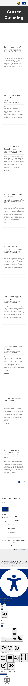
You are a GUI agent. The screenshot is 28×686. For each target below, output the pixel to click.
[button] (0, 568)
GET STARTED (5, 508)
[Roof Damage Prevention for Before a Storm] (14, 438)
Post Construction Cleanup (16, 200)
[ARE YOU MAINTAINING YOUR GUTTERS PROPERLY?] (14, 84)
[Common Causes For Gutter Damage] (14, 135)
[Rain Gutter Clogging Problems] (14, 285)
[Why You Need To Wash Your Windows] (14, 183)
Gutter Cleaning (11, 50)
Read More (6, 70)
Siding (18, 252)
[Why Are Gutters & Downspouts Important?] (14, 235)
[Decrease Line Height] (2, 626)
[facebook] (11, 545)
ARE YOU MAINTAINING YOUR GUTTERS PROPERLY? (13, 97)
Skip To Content (4, 671)
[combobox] (14, 558)
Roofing (18, 456)
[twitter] (14, 545)
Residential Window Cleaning (13, 51)
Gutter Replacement (13, 152)
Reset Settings (3, 674)
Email (4, 502)
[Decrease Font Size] (2, 609)
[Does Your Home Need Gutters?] (14, 335)
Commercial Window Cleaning (16, 199)
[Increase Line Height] (2, 620)
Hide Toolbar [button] (3, 604)
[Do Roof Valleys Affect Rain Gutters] (14, 387)
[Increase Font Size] (2, 604)
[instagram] (16, 545)
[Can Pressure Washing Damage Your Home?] (14, 35)
